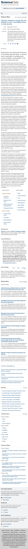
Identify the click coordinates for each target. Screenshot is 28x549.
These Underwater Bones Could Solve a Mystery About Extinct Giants (14, 470)
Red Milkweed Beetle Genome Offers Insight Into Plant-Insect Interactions (13, 301)
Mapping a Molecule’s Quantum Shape (11, 402)
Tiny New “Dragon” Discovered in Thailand (12, 408)
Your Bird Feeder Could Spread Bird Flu (11, 393)
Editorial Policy (14, 532)
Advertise (23, 530)
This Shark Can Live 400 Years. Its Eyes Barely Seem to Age (13, 458)
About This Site (5, 530)
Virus (19, 198)
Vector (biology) (21, 210)
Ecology (4, 428)
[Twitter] (10, 43)
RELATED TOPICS (5, 190)
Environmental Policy (7, 214)
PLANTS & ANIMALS (5, 416)
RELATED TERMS (19, 190)
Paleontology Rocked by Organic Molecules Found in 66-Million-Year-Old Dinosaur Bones (14, 482)
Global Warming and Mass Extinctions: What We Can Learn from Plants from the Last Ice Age (13, 288)
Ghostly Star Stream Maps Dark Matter (11, 395)
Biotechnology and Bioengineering (8, 204)
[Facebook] (8, 43)
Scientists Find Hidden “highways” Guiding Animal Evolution (14, 451)
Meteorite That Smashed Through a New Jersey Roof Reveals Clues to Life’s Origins (13, 467)
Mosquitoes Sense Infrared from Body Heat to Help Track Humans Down (13, 314)
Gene (19, 193)
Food (3, 421)
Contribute (16, 530)
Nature (3, 419)
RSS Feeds (6, 500)
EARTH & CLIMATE (4, 425)
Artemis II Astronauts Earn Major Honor (11, 406)
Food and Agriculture (6, 197)
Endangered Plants (8, 208)
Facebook (5, 510)
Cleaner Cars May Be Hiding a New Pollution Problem (12, 374)
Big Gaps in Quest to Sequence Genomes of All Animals (13, 353)
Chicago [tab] (24, 268)
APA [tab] (18, 268)
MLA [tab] (14, 268)
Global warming (21, 200)
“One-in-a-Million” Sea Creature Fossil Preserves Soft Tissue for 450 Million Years (14, 476)
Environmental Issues (7, 223)
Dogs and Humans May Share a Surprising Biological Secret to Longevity (14, 370)
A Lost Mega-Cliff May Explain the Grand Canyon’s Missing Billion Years (14, 463)
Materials (3, 231)
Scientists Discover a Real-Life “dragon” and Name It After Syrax (14, 454)
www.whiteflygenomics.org (7, 95)
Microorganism (21, 202)
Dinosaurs (4, 439)
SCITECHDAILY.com (11, 366)
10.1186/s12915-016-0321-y (9, 263)
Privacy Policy (5, 532)
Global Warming (7, 220)
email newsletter (20, 8)
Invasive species (22, 195)
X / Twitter (5, 512)
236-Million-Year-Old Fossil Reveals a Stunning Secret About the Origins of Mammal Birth (12, 381)
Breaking (3, 387)
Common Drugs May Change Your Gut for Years (13, 391)
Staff (12, 530)
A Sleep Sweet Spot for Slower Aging (11, 397)
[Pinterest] (13, 43)
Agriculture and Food (7, 201)
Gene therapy (21, 205)
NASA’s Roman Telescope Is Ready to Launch (13, 404)
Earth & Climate (6, 211)
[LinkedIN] (15, 43)
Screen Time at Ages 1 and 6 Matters (11, 399)
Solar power (21, 207)
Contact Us (5, 526)
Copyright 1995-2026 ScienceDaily (11, 534)
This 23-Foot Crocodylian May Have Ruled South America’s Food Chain (14, 479)
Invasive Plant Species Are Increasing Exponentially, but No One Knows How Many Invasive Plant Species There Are (12, 340)
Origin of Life (5, 437)
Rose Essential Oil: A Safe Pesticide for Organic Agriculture (13, 326)
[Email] (17, 43)
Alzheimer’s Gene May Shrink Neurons (11, 410)
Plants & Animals (6, 193)
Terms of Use (22, 532)
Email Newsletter (7, 497)
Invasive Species (6, 423)
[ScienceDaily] (10, 2)
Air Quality (6, 217)
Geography (4, 430)
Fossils (4, 441)
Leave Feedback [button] (7, 524)
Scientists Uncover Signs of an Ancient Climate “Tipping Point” (12, 378)
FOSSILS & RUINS (4, 434)
